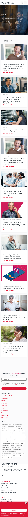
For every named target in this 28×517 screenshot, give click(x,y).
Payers (12, 447)
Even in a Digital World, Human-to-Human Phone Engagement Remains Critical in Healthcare (13, 256)
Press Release (4, 410)
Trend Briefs (4, 405)
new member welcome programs (8, 445)
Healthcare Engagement (9, 483)
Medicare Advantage (11, 439)
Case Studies (12, 219)
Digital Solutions (6, 490)
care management (10, 426)
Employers (11, 430)
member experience (15, 441)
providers (4, 451)
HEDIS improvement (6, 437)
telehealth (21, 455)
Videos (3, 412)
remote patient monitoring (7, 453)
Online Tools (4, 415)
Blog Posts (5, 61)
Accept (14, 510)
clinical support (5, 428)
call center (4, 426)
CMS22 (10, 61)
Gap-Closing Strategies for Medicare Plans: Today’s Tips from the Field (14, 317)
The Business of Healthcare (8, 395)
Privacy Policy (15, 384)
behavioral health (18, 424)
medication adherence (21, 439)
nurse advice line (19, 445)
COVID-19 (15, 61)
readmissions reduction (11, 451)
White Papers (4, 417)
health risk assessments (20, 434)
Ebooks (3, 400)
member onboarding (6, 443)
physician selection (18, 447)
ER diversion (16, 430)
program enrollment (17, 449)
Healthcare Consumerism (7, 432)
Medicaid (23, 437)
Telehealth (4, 488)
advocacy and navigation (6, 424)
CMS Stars (11, 156)
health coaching (5, 434)
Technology (15, 455)
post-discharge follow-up (6, 449)
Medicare (4, 439)
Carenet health (18, 426)
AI (13, 424)
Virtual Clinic (10, 457)
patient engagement (5, 447)
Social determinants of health (18, 453)
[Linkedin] (2, 476)
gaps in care (22, 430)
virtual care (4, 457)
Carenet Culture (6, 499)
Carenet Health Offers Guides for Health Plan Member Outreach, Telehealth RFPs (13, 193)
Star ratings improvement (6, 455)
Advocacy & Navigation (8, 492)
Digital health (4, 430)
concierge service (12, 428)
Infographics (4, 408)
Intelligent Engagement (15, 437)
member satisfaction (15, 443)
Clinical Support (6, 485)
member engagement (6, 441)
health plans (12, 434)
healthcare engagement (17, 432)
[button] (26, 503)
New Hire (22, 443)
